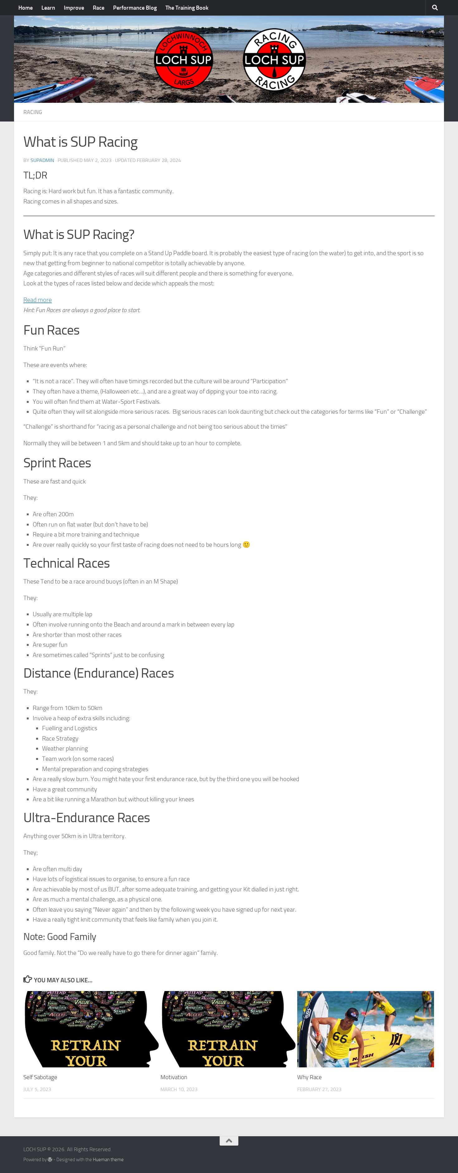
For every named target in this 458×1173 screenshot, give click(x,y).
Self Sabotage (40, 1077)
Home (25, 7)
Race (98, 7)
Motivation (173, 1077)
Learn (48, 7)
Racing (32, 112)
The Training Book (186, 7)
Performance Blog (135, 7)
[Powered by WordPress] (50, 1159)
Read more (37, 300)
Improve (74, 7)
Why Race (309, 1077)
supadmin (42, 160)
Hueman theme (108, 1159)
